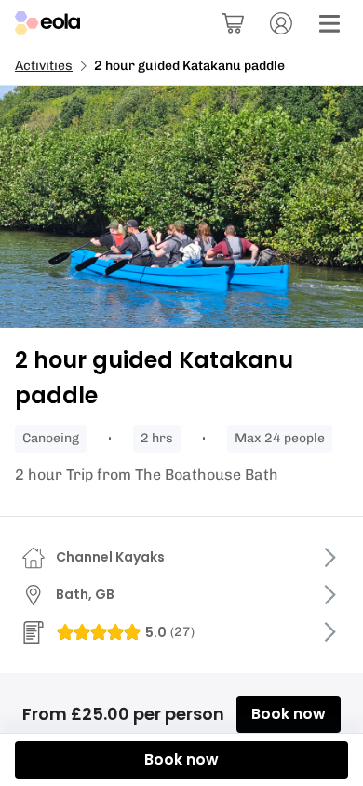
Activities (44, 66)
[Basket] (232, 23)
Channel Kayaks (110, 557)
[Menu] (329, 23)
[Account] (281, 23)
